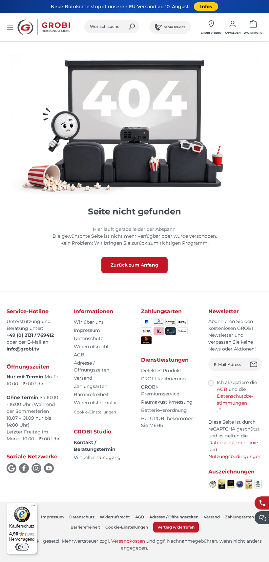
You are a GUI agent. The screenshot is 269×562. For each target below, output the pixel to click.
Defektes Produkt (161, 370)
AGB (79, 355)
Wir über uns (89, 322)
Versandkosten (128, 541)
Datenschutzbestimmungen (235, 399)
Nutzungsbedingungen (234, 456)
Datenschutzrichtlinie (233, 443)
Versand (83, 378)
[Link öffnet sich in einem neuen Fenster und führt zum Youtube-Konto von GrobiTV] (49, 468)
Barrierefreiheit (91, 394)
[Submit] (254, 364)
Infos (206, 7)
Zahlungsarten (90, 386)
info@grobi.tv (23, 349)
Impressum (87, 330)
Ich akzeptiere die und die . (237, 396)
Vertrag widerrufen (176, 527)
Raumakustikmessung (167, 402)
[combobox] (104, 26)
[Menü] (10, 27)
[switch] (22, 547)
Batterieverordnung (164, 410)
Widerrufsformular (95, 403)
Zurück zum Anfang (134, 265)
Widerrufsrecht (91, 347)
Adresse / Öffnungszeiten (173, 516)
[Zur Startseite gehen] (44, 27)
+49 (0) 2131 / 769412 (30, 335)
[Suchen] (131, 26)
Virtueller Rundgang (97, 457)
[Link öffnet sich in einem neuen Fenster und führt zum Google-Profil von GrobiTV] (11, 468)
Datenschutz (88, 338)
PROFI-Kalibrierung (163, 379)
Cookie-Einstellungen (95, 412)
